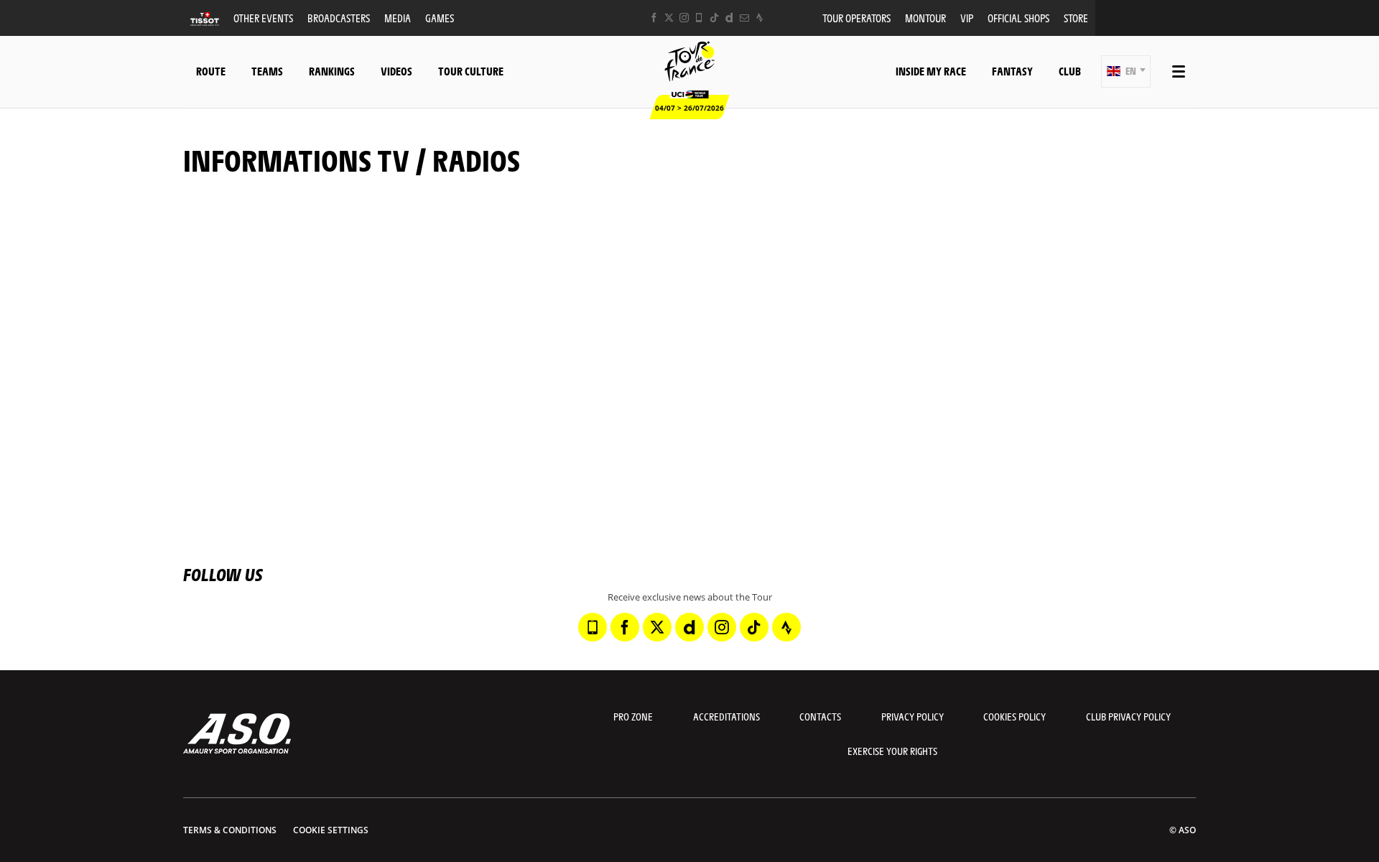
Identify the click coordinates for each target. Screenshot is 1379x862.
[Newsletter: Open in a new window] (744, 17)
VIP (966, 17)
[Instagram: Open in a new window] (684, 17)
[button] (1126, 71)
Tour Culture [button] (470, 71)
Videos (396, 71)
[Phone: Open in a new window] (699, 17)
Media (397, 17)
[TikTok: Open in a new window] (714, 17)
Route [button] (211, 71)
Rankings (332, 71)
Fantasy (1012, 71)
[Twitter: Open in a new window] (669, 17)
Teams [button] (267, 71)
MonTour (925, 17)
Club (1070, 71)
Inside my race (931, 71)
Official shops (1018, 17)
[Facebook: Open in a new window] (653, 17)
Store (1076, 17)
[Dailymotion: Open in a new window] (729, 17)
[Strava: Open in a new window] (759, 17)
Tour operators (856, 17)
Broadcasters (338, 17)
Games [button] (439, 17)
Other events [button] (263, 17)
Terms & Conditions (230, 830)
